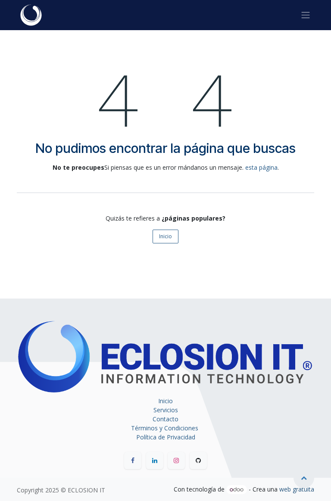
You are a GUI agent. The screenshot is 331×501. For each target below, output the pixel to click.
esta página (261, 167)
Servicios (165, 410)
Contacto (165, 419)
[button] (304, 477)
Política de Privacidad (165, 437)
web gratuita (296, 489)
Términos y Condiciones (165, 428)
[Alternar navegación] (305, 15)
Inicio (165, 236)
